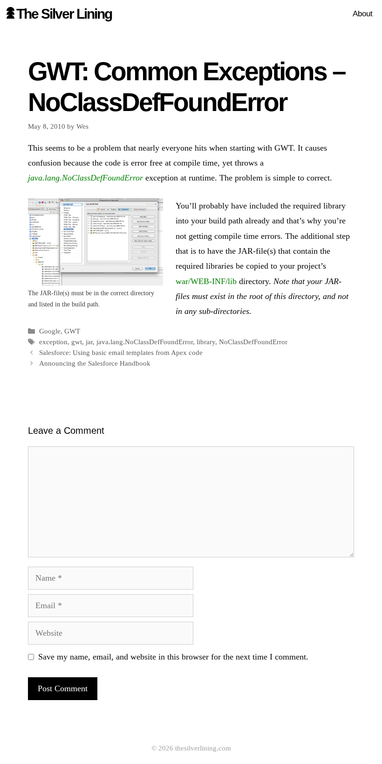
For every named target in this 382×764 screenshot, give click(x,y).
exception (53, 342)
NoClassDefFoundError (253, 342)
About (363, 13)
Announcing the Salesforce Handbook (94, 363)
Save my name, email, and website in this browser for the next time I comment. (173, 656)
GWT (72, 331)
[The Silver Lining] (10, 14)
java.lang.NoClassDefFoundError (144, 342)
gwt (76, 342)
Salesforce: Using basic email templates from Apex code (121, 352)
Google (50, 331)
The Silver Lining (64, 13)
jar (89, 342)
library (206, 342)
